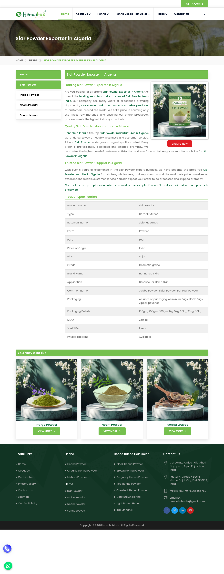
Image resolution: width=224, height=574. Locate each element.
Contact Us (181, 14)
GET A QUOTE (194, 3)
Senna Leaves (29, 115)
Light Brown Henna (128, 503)
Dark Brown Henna (128, 497)
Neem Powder (29, 105)
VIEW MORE (45, 431)
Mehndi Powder (77, 477)
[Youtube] (190, 510)
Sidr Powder (28, 85)
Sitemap (23, 497)
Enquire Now (180, 144)
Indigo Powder (29, 95)
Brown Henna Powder (130, 471)
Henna (102, 14)
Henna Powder (76, 464)
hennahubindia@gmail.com (187, 501)
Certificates (25, 477)
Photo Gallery (27, 484)
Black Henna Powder (129, 464)
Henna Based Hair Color (131, 14)
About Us (82, 14)
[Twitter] (174, 510)
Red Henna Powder (128, 484)
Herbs (161, 14)
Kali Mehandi (124, 510)
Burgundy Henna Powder (132, 477)
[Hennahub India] (31, 14)
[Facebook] (166, 510)
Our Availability (27, 503)
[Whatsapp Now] (8, 566)
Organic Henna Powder (82, 471)
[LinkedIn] (182, 510)
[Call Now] (7, 553)
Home (65, 14)
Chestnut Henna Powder (132, 490)
